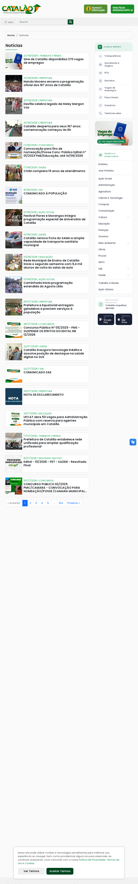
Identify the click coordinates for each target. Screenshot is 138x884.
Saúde (102, 275)
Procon (102, 255)
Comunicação (106, 210)
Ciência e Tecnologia (110, 198)
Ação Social (105, 178)
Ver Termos (31, 871)
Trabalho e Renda (108, 283)
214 (61, 503)
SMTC (101, 262)
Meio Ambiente (107, 243)
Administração (106, 185)
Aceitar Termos (60, 871)
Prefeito (103, 164)
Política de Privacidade (92, 859)
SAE (100, 268)
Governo (103, 236)
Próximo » (73, 503)
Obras (101, 249)
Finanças (103, 230)
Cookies (29, 863)
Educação (104, 223)
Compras (103, 204)
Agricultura (104, 191)
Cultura (102, 217)
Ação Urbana (105, 289)
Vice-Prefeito (106, 170)
